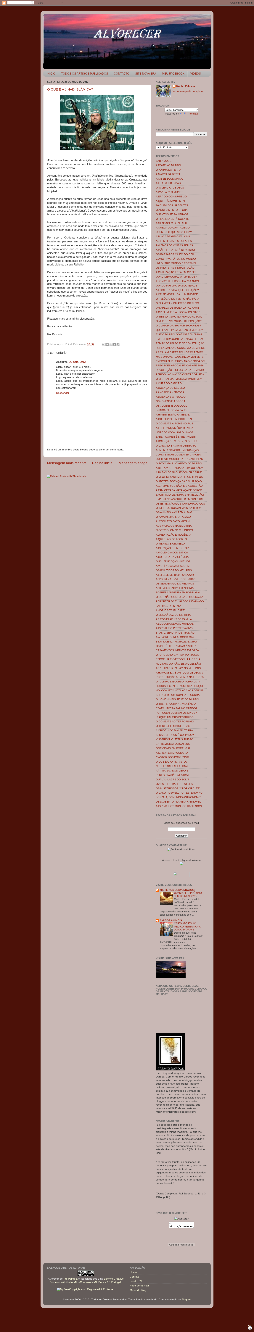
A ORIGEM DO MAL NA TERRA (174, 730)
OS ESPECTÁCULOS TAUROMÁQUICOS (180, 503)
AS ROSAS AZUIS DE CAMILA (174, 619)
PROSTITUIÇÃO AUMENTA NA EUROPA (180, 677)
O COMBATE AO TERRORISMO (175, 721)
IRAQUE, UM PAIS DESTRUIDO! (175, 717)
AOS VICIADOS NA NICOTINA (174, 525)
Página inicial (102, 463)
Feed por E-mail (139, 1285)
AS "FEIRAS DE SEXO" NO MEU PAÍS (178, 668)
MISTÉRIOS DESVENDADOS (177, 890)
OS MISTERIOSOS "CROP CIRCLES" (178, 788)
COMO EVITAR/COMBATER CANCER (178, 454)
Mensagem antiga (133, 463)
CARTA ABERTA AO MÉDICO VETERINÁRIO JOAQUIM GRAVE (187, 926)
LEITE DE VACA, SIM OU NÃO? (174, 432)
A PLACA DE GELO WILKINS (173, 236)
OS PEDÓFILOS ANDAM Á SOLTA (176, 646)
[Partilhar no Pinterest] (118, 344)
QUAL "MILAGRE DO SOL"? (172, 779)
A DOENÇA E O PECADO (171, 396)
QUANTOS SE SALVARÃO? (172, 214)
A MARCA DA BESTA (168, 174)
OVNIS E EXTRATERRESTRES (174, 784)
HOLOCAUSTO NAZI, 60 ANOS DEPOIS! (180, 690)
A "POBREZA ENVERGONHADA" (175, 579)
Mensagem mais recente (67, 463)
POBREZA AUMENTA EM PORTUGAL (178, 592)
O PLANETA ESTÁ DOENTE (172, 219)
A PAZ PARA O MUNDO (170, 192)
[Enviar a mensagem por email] (104, 344)
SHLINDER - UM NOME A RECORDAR (178, 695)
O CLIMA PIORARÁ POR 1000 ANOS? (178, 325)
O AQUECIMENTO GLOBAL (172, 210)
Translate (192, 113)
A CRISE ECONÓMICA (169, 178)
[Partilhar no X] (111, 344)
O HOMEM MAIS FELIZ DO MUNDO (177, 699)
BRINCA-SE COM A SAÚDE (172, 410)
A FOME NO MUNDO (168, 165)
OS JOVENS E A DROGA (170, 401)
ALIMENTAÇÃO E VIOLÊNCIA (173, 534)
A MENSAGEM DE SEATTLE (172, 223)
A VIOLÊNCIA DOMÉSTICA (172, 552)
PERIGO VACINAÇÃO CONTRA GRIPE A (180, 374)
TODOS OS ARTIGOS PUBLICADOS (84, 73)
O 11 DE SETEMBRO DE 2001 (174, 726)
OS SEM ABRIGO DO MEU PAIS (175, 583)
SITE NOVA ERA (145, 73)
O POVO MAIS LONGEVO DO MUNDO (179, 463)
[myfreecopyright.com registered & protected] (85, 1289)
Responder (62, 393)
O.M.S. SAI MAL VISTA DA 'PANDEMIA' (179, 379)
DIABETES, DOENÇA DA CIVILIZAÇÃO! (179, 481)
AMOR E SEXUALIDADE (170, 610)
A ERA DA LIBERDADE (169, 183)
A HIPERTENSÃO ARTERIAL (173, 414)
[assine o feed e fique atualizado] (181, 864)
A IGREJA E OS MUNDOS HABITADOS (179, 806)
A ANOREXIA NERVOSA (170, 392)
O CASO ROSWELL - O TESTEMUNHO (179, 792)
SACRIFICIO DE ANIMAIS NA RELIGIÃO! (180, 494)
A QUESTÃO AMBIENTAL (171, 201)
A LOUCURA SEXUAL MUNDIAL (175, 623)
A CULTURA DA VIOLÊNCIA (172, 557)
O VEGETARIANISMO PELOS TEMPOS (179, 477)
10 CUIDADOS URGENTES (172, 205)
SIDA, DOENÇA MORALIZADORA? (176, 641)
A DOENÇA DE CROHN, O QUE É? (176, 441)
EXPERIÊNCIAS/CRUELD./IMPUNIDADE (180, 499)
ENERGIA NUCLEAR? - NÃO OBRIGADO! (180, 361)
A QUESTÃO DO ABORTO (171, 539)
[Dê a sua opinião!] (107, 344)
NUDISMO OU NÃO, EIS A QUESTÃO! (178, 663)
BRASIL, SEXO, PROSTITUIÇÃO (175, 632)
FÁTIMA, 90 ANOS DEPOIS (172, 770)
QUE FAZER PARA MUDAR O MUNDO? (179, 330)
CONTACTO (121, 73)
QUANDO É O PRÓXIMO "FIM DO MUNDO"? (188, 895)
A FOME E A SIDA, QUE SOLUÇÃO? (177, 290)
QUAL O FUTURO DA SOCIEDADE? (177, 285)
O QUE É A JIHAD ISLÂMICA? (70, 89)
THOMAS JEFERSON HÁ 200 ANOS (177, 281)
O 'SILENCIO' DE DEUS (170, 187)
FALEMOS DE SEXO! (168, 606)
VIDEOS (195, 73)
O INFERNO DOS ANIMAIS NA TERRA (178, 508)
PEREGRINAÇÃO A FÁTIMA (172, 775)
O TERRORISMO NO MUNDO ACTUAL (179, 316)
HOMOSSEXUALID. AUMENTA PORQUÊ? (180, 686)
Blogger (186, 1299)
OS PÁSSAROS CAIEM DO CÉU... (176, 254)
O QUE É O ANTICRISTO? (171, 761)
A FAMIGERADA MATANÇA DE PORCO (179, 490)
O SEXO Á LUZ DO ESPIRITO (173, 614)
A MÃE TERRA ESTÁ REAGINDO (175, 250)
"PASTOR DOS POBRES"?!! (172, 757)
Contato (134, 1276)
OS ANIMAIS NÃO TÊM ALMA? (174, 512)
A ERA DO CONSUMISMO (171, 196)
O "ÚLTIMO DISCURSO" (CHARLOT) (178, 681)
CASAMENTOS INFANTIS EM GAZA (177, 650)
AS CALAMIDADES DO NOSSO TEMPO (179, 352)
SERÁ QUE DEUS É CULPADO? (175, 735)
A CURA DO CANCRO (169, 383)
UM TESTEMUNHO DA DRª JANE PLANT (180, 459)
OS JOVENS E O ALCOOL (171, 405)
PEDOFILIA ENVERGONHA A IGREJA (178, 659)
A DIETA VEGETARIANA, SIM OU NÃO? (179, 468)
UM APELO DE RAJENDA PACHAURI (178, 307)
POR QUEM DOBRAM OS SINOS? (176, 712)
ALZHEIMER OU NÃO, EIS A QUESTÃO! (179, 485)
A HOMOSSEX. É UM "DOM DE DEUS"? (179, 672)
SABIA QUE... (164, 161)
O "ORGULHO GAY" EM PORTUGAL (177, 654)
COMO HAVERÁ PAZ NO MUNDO (176, 258)
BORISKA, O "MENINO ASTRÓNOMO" (178, 797)
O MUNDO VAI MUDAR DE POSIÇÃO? (179, 321)
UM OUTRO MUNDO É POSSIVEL (176, 263)
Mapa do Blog (138, 1290)
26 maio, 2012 (77, 361)
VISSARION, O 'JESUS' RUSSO (174, 739)
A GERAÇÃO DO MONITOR (172, 548)
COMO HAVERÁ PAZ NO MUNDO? (176, 708)
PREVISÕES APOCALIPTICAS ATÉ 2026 (180, 365)
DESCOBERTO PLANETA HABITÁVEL (178, 801)
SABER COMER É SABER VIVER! (176, 436)
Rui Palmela (70, 1278)
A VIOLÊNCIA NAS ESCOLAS (173, 566)
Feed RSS (136, 1281)
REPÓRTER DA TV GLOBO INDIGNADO (180, 601)
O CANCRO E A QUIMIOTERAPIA (176, 445)
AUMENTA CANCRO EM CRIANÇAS (177, 450)
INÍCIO (51, 73)
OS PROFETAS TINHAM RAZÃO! (175, 267)
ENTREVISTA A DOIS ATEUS (173, 743)
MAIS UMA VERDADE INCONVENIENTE (179, 356)
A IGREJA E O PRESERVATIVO (174, 628)
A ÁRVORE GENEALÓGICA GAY (175, 637)
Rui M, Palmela (185, 86)
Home (133, 1272)
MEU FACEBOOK (173, 73)
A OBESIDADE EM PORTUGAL (174, 419)
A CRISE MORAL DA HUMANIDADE (177, 294)
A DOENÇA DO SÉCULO (170, 387)
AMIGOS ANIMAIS (171, 920)
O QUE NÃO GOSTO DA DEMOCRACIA (179, 597)
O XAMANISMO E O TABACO (173, 517)
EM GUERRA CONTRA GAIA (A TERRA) (179, 339)
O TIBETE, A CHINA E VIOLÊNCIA (176, 704)
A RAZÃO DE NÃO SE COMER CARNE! (179, 472)
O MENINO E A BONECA (170, 543)
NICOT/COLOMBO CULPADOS (174, 530)
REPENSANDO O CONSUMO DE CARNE (180, 348)
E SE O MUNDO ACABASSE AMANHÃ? (179, 334)
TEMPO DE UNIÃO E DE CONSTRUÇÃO (180, 343)
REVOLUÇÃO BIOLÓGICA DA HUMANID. (180, 370)
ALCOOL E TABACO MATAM (173, 521)
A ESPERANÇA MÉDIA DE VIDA (174, 428)
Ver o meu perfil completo (188, 91)
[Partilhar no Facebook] (114, 344)
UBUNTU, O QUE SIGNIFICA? (174, 232)
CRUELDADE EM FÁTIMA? (172, 766)
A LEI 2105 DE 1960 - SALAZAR (175, 575)
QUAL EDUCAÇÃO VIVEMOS (173, 561)
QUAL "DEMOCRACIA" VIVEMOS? (176, 276)
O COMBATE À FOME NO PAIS (174, 423)
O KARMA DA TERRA (168, 169)
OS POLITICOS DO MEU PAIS (174, 570)
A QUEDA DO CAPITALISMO (173, 227)
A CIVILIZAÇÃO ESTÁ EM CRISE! (176, 272)
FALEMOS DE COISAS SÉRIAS (174, 245)
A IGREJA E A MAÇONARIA (172, 752)
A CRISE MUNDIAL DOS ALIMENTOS (178, 312)
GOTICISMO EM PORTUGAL (173, 748)
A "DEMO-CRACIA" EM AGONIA (175, 588)
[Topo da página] (250, 1328)
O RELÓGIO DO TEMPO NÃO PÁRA (177, 298)
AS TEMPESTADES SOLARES (174, 241)
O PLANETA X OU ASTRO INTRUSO (177, 303)
